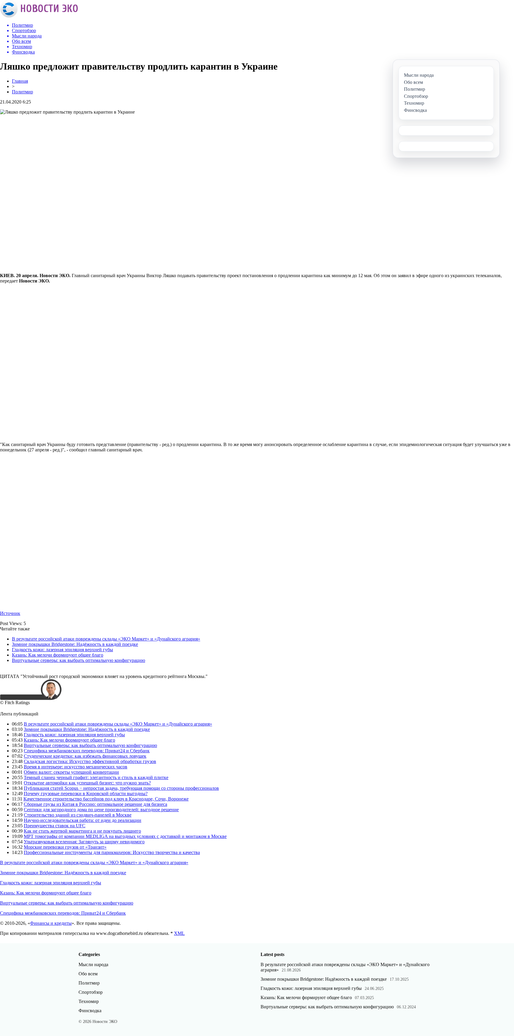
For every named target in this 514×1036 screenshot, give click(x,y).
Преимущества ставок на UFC (54, 825)
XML (179, 933)
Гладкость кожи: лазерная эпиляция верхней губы (62, 649)
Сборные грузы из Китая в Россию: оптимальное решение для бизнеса (95, 804)
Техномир (89, 1001)
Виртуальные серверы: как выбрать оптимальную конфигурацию (78, 660)
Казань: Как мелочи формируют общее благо (57, 654)
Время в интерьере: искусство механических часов (75, 766)
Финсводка (90, 1010)
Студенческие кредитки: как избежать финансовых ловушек (85, 756)
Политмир (22, 91)
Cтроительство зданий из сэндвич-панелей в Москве (77, 814)
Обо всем (88, 973)
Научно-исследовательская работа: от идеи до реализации (82, 820)
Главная (20, 81)
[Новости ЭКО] (39, 16)
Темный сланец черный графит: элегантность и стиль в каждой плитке (96, 777)
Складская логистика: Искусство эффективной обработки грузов (90, 761)
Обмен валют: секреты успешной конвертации (71, 772)
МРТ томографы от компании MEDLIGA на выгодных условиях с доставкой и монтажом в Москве (125, 836)
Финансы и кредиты (51, 923)
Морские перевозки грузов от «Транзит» (65, 847)
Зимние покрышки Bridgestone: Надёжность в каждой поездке (75, 644)
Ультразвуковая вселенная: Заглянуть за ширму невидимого (84, 841)
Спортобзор (91, 992)
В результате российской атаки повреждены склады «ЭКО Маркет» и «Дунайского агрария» (106, 638)
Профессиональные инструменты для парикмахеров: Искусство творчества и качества (112, 852)
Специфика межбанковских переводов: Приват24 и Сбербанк (87, 750)
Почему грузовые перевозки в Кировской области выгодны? (86, 793)
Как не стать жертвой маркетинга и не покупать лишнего (82, 830)
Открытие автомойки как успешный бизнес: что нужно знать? (87, 782)
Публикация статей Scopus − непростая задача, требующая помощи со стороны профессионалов (121, 788)
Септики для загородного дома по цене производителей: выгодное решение (101, 809)
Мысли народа (93, 964)
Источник (10, 613)
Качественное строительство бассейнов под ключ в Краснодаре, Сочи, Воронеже (106, 798)
